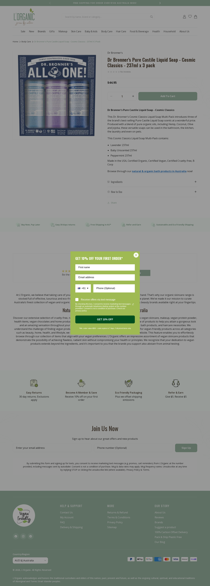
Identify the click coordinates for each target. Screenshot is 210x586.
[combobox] (83, 288)
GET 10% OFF (105, 319)
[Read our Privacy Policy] (133, 304)
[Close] (136, 255)
